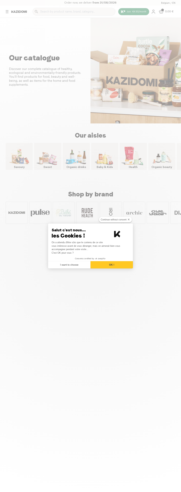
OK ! (111, 264)
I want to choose (69, 264)
